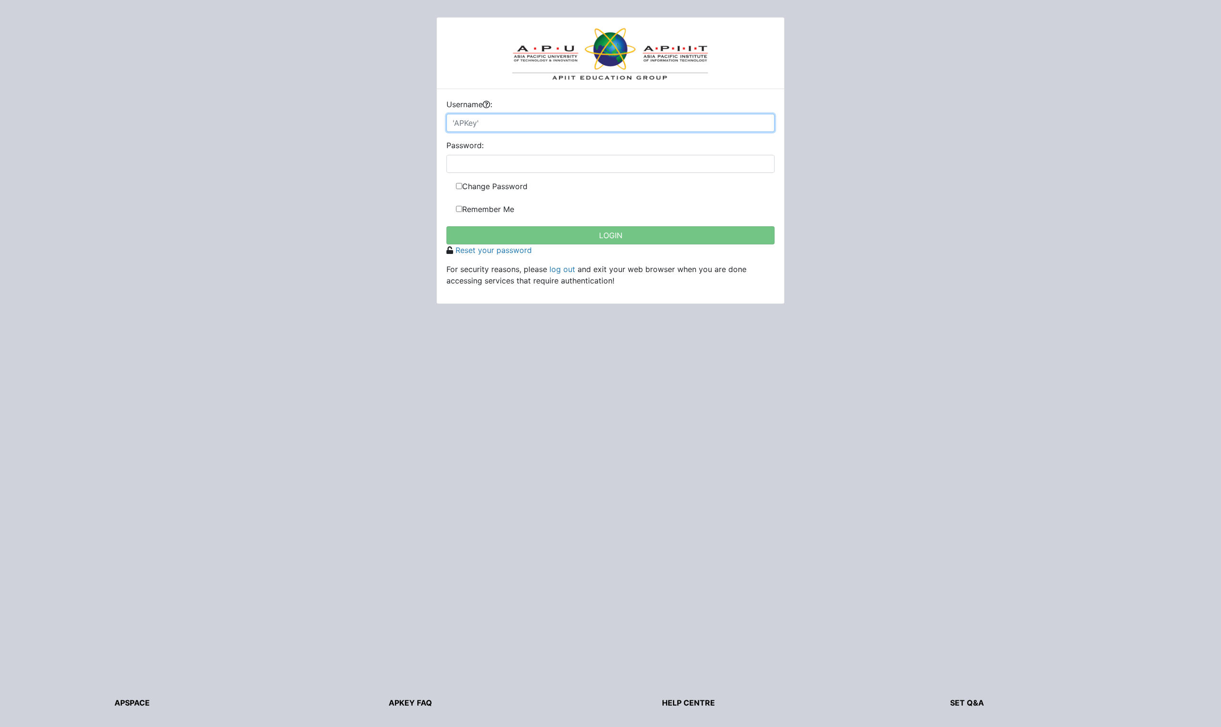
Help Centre (688, 702)
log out (562, 269)
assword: (465, 145)
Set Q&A (967, 702)
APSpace (132, 702)
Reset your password (493, 250)
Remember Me (488, 209)
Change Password (495, 186)
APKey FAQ (410, 702)
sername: (469, 104)
